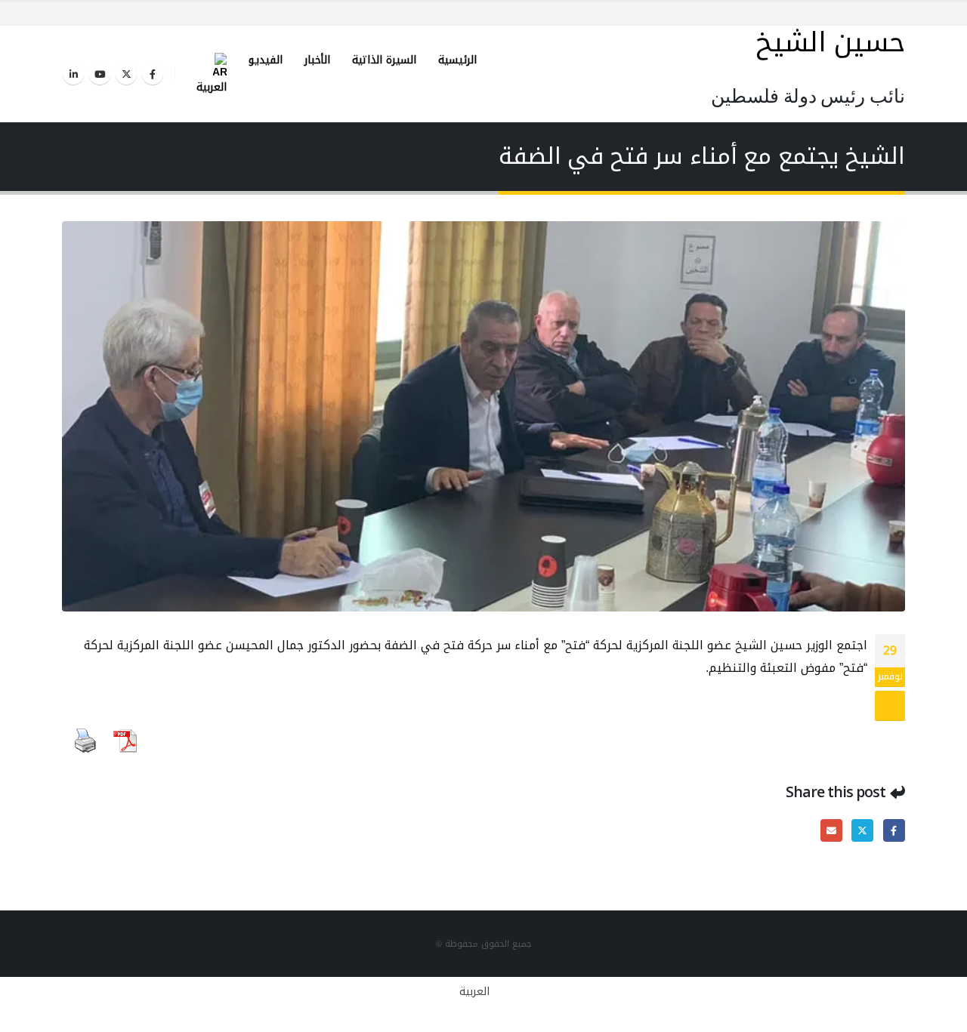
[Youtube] (99, 74)
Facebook (894, 830)
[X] (126, 74)
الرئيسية (457, 60)
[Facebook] (152, 74)
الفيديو (266, 60)
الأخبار (317, 60)
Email (831, 830)
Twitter (862, 830)
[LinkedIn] (73, 74)
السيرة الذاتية (384, 60)
